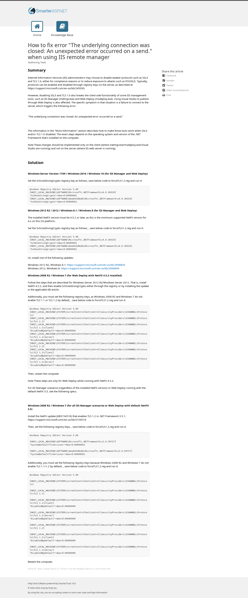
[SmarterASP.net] (48, 11)
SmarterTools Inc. (49, 588)
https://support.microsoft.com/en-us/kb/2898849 (90, 268)
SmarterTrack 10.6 (67, 583)
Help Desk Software (37, 583)
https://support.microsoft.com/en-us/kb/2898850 (96, 264)
